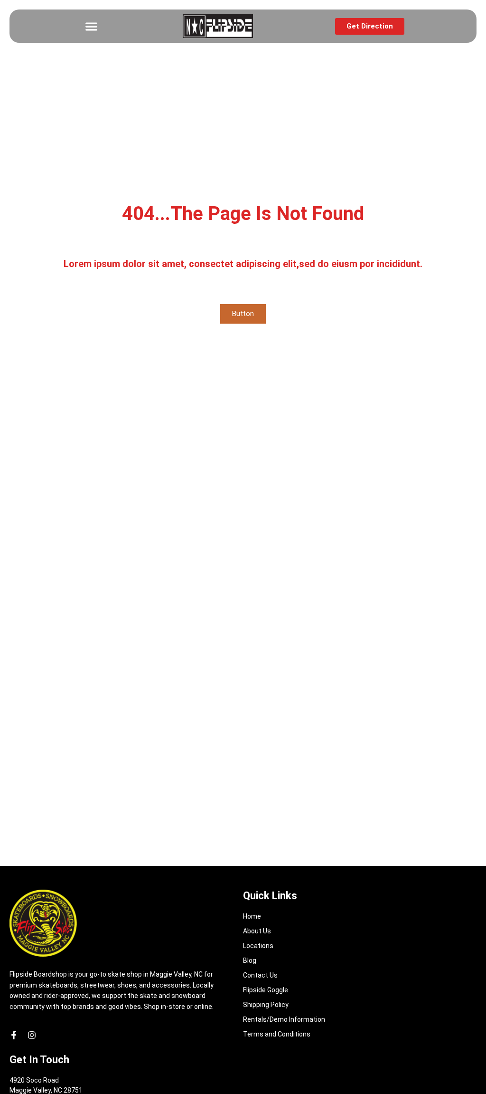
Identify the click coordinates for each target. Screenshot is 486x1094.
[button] (91, 26)
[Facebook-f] (13, 1035)
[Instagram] (32, 1035)
